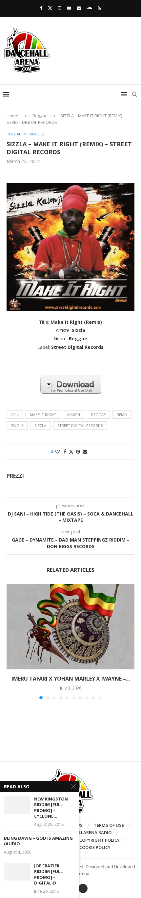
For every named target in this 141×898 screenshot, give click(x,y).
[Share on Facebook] (65, 451)
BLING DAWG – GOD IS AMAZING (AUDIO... (38, 841)
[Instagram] (59, 8)
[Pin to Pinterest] (78, 451)
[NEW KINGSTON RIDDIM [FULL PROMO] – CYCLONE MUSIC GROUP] (17, 805)
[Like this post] (57, 451)
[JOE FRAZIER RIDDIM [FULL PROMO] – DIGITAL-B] (17, 872)
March (73, 414)
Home (12, 116)
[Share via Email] (85, 451)
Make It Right (43, 414)
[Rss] (99, 8)
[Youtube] (69, 8)
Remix (122, 414)
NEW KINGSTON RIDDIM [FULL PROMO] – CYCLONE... (51, 807)
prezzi (15, 475)
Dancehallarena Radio (84, 832)
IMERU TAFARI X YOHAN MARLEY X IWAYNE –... (70, 678)
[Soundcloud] (89, 8)
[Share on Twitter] (71, 451)
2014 (15, 414)
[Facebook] (41, 8)
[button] (12, 641)
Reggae (40, 116)
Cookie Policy (95, 847)
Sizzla (40, 425)
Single (17, 425)
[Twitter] (50, 8)
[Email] (79, 8)
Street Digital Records (80, 425)
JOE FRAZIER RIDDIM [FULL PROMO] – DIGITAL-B (48, 874)
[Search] (134, 94)
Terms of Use (109, 825)
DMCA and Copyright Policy (88, 840)
